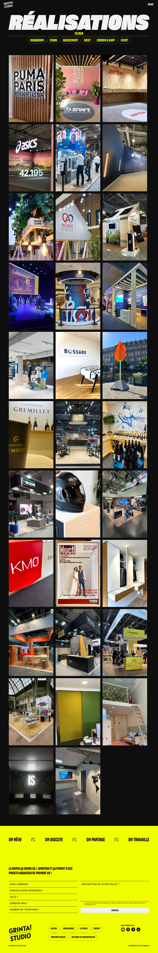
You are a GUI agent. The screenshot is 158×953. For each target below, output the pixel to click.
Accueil (54, 928)
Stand (53, 40)
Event (124, 40)
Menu (150, 4)
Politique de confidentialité (83, 937)
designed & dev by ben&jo (139, 946)
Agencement (70, 40)
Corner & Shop (106, 40)
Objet (87, 40)
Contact (96, 928)
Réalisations (68, 928)
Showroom (37, 40)
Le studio (84, 928)
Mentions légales (58, 937)
